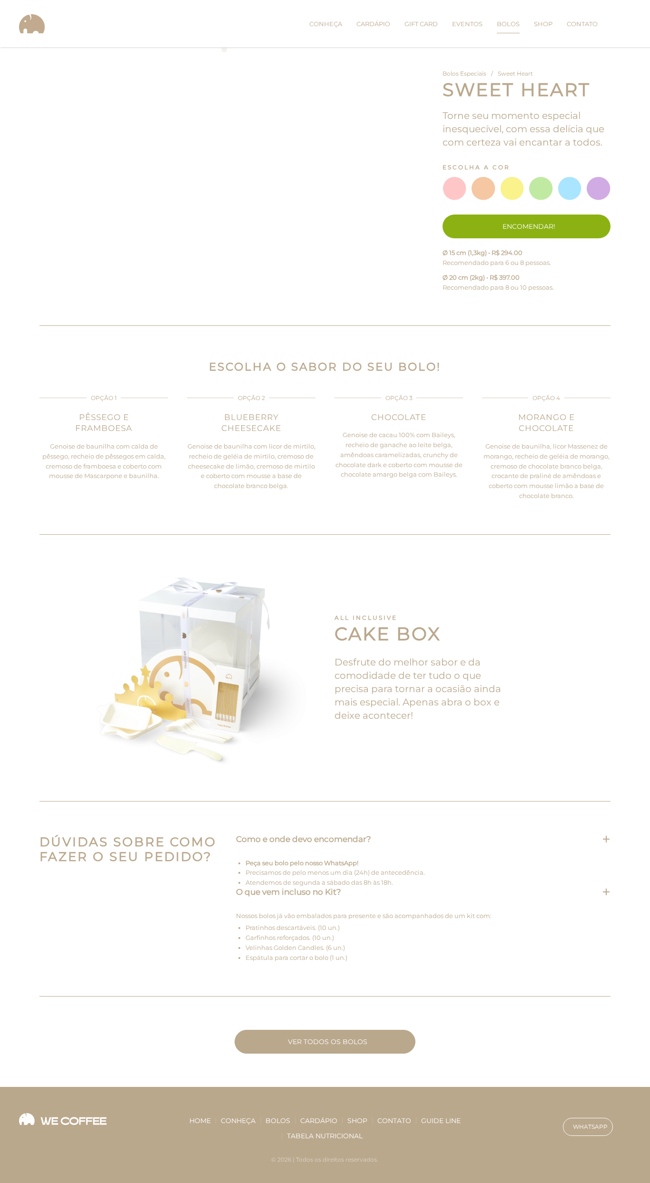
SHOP (543, 24)
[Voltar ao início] (34, 24)
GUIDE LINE (441, 1120)
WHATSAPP (590, 1126)
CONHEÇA (325, 24)
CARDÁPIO (373, 24)
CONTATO (582, 24)
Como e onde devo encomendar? (303, 839)
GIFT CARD (421, 24)
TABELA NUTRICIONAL (325, 1136)
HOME (200, 1120)
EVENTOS (467, 24)
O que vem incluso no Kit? (288, 892)
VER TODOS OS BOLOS (327, 1041)
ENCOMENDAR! (528, 226)
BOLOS (508, 24)
